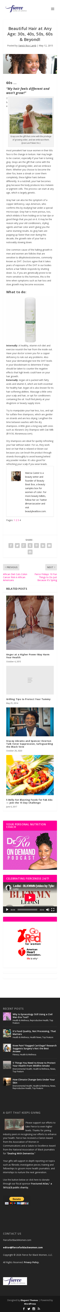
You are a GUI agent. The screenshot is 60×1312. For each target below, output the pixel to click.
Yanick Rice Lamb (27, 45)
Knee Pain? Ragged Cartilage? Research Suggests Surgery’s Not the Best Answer (35, 1048)
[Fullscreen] (52, 909)
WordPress (30, 1303)
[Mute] (47, 909)
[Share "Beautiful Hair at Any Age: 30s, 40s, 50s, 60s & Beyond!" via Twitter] (17, 545)
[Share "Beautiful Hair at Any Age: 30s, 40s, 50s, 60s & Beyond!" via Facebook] (11, 545)
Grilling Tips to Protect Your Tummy (28, 699)
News (52, 1069)
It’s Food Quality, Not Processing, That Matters (34, 1033)
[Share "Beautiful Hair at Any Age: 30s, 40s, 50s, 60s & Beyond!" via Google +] (23, 545)
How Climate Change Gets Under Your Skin (34, 1081)
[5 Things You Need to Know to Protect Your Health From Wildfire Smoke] (7, 1065)
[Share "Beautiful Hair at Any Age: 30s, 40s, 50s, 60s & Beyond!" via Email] (49, 545)
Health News (35, 1037)
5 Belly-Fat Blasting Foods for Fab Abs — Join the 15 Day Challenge (29, 801)
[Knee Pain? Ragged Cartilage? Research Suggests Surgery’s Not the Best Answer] (7, 1048)
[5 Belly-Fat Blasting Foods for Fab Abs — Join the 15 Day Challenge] (30, 775)
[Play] (7, 909)
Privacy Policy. (31, 1262)
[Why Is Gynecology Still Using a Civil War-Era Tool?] (7, 1016)
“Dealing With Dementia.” (21, 1153)
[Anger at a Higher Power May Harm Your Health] (30, 623)
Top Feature (47, 1037)
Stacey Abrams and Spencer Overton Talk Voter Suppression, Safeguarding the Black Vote (29, 743)
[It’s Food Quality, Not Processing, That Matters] (7, 1033)
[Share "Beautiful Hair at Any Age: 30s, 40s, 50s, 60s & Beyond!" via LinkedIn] (43, 545)
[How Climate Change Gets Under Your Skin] (7, 1082)
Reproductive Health (39, 1020)
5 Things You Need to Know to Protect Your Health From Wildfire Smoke (34, 1064)
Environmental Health (22, 1069)
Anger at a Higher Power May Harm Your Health (28, 656)
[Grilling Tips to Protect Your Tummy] (30, 680)
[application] (30, 897)
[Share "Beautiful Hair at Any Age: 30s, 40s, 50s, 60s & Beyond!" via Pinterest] (36, 545)
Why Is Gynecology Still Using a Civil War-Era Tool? (32, 1016)
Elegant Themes (29, 1300)
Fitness (16, 1054)
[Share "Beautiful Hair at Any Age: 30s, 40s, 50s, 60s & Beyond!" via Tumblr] (30, 545)
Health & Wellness (21, 1020)
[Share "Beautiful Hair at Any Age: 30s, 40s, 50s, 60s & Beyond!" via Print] (30, 552)
